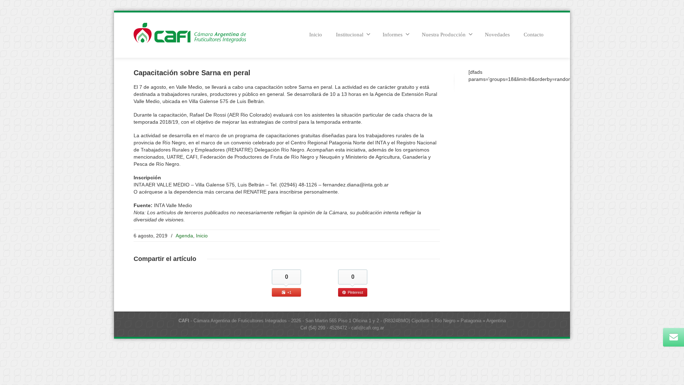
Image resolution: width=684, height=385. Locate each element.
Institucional (349, 34)
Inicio (315, 34)
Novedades (497, 34)
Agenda (184, 235)
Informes (393, 34)
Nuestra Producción (444, 34)
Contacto (534, 34)
